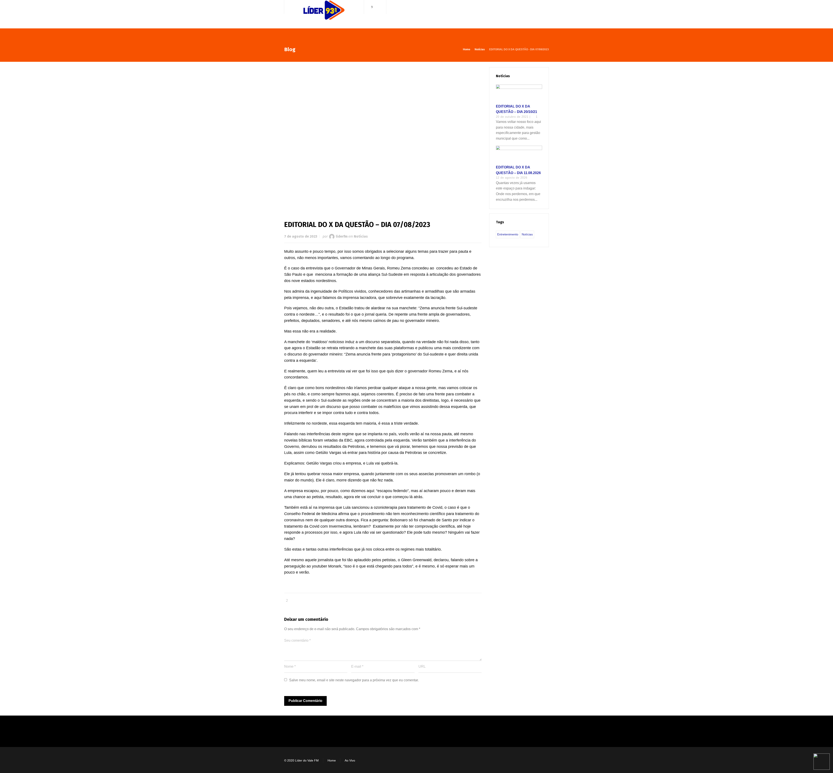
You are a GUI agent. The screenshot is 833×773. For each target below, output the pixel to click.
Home (332, 760)
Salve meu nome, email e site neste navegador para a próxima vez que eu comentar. (354, 680)
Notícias (361, 236)
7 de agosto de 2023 (300, 236)
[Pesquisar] (546, 7)
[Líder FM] (324, 15)
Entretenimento (507, 234)
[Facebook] (372, 7)
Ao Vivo (350, 760)
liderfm (342, 236)
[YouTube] (378, 7)
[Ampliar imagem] (383, 136)
